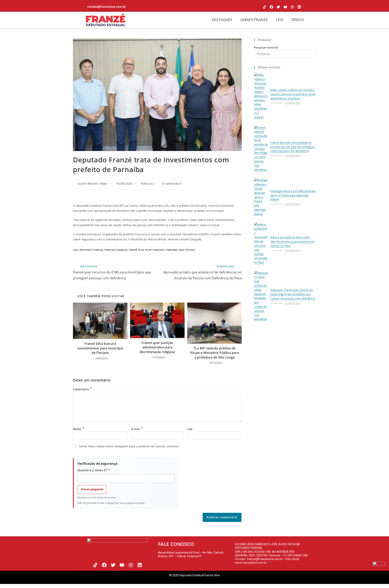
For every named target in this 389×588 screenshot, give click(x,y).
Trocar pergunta (92, 489)
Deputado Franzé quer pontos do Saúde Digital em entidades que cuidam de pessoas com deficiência (292, 294)
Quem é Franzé (254, 20)
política (190, 249)
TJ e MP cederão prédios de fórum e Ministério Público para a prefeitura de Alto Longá (214, 353)
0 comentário (171, 183)
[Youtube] (285, 7)
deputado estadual (91, 249)
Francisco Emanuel (116, 249)
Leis (279, 20)
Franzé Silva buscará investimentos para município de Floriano (100, 348)
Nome (78, 429)
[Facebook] (271, 7)
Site (189, 429)
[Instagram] (292, 7)
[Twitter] (278, 7)
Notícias (147, 183)
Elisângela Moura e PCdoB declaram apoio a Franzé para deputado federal (293, 195)
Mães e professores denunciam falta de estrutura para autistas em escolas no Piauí (292, 241)
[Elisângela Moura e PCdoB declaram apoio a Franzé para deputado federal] (261, 197)
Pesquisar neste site (266, 47)
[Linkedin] (299, 7)
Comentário (82, 389)
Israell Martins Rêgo (92, 183)
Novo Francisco (155, 249)
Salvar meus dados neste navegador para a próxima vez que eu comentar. (129, 446)
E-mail (137, 429)
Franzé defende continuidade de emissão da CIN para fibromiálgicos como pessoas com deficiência (292, 147)
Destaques (222, 20)
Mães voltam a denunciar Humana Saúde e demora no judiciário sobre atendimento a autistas (293, 94)
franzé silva (136, 249)
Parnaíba (171, 249)
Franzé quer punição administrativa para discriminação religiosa (157, 347)
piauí (181, 249)
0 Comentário (292, 102)
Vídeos (297, 20)
